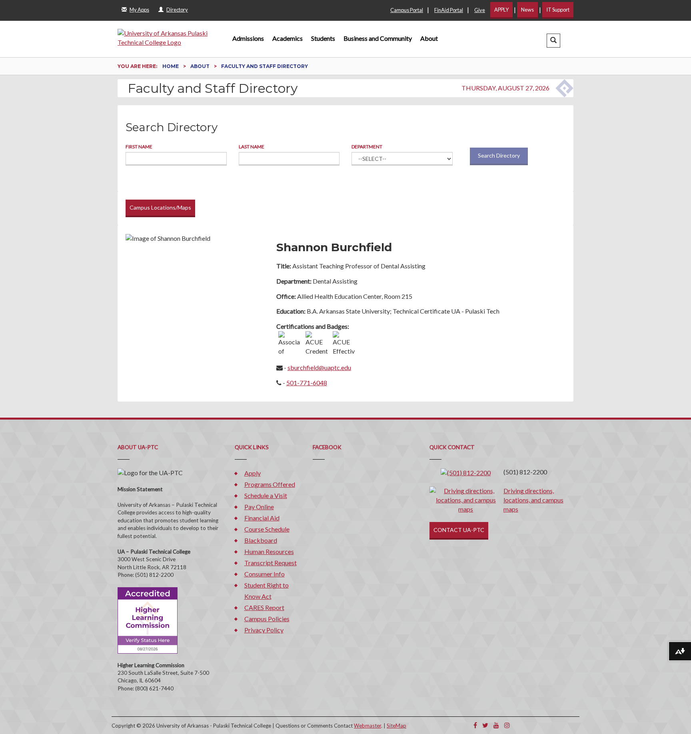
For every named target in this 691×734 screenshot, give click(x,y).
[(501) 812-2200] (466, 472)
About (429, 38)
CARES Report (264, 607)
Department (366, 147)
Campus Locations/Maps (160, 207)
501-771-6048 (306, 382)
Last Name (251, 147)
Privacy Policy (264, 630)
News (527, 9)
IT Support (557, 9)
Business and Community (378, 38)
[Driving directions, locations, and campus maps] (465, 499)
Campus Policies (267, 618)
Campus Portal (406, 10)
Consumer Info (264, 574)
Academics (287, 38)
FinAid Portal (448, 10)
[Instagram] (507, 725)
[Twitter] (485, 725)
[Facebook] (475, 725)
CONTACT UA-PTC (458, 529)
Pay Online (259, 506)
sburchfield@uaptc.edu (319, 367)
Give (479, 10)
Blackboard (260, 540)
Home (171, 66)
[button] (553, 41)
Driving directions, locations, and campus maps (533, 500)
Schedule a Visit (265, 495)
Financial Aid (262, 518)
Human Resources (269, 551)
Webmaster (367, 725)
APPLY (501, 9)
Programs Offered (269, 484)
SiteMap (396, 725)
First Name (139, 147)
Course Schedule (267, 529)
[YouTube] (496, 725)
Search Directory (499, 155)
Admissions (248, 38)
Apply (252, 473)
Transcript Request (270, 562)
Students (323, 38)
